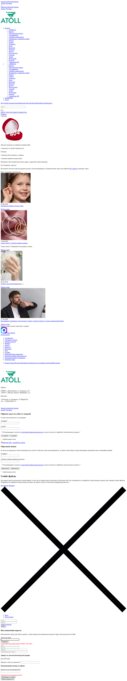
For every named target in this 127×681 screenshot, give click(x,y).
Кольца (11, 40)
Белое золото (13, 53)
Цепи (10, 46)
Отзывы (7, 352)
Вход (6, 615)
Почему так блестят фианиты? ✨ (12, 284)
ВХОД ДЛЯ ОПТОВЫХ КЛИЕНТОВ (14, 112)
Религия (11, 60)
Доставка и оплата (11, 340)
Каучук (11, 51)
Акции (7, 345)
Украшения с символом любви (19, 39)
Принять (11, 485)
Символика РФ (14, 62)
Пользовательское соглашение (15, 358)
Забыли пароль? (6, 624)
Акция (3, 3)
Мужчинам (12, 58)
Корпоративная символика (14, 354)
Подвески (12, 44)
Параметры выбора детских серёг (12, 206)
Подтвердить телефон (8, 677)
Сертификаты (13, 35)
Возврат (7, 343)
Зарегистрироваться (8, 679)
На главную (74, 168)
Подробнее (4, 485)
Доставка (9, 3)
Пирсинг (12, 49)
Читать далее (5, 209)
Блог (6, 350)
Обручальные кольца (16, 33)
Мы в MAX (11, 333)
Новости (8, 347)
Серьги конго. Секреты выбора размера (14, 243)
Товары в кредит (10, 342)
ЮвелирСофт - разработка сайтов (13, 442)
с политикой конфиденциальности (32, 432)
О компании (9, 338)
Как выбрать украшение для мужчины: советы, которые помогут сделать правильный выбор (32, 321)
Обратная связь (10, 359)
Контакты (8, 349)
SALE (7, 100)
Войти (3, 626)
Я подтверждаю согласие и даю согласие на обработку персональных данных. (41, 432)
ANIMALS (12, 30)
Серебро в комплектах (16, 37)
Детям (11, 57)
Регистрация (9, 617)
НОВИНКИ (9, 98)
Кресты (11, 32)
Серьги (11, 42)
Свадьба (11, 55)
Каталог (7, 28)
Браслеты (12, 48)
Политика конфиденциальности (15, 356)
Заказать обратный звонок (10, 1)
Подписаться (5, 335)
